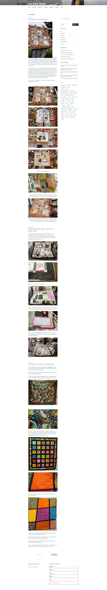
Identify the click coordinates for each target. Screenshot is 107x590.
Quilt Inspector (73, 113)
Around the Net (75, 85)
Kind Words (68, 105)
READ (62, 115)
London (72, 107)
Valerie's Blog (63, 39)
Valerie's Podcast (64, 41)
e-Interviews (68, 101)
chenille (69, 97)
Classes (67, 99)
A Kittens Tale (63, 85)
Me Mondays (70, 109)
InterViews (63, 105)
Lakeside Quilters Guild (65, 107)
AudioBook (63, 87)
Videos (62, 119)
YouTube (45, 7)
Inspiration (72, 103)
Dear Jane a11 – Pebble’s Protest (66, 52)
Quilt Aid (67, 113)
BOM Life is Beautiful (65, 93)
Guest (67, 103)
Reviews (70, 115)
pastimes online (64, 111)
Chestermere (74, 97)
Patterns (69, 111)
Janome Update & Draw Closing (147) (71, 78)
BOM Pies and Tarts (73, 93)
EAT (73, 101)
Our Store (75, 109)
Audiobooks (40, 7)
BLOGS (68, 87)
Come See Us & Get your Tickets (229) (41, 364)
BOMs (62, 95)
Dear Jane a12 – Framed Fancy (66, 50)
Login (62, 7)
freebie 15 (63, 103)
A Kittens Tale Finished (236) (37, 19)
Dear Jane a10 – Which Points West (67, 54)
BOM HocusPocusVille (65, 91)
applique (69, 85)
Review (66, 115)
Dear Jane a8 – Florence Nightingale (67, 58)
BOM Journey (73, 91)
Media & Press (63, 109)
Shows (74, 115)
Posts (29, 7)
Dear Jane (62, 35)
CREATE (72, 99)
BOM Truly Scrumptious (69, 95)
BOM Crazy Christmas (65, 89)
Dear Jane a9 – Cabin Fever (65, 56)
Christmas (63, 99)
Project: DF (63, 37)
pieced (74, 111)
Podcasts (34, 7)
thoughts (62, 117)
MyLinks (56, 7)
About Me (51, 7)
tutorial (67, 117)
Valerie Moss (37, 4)
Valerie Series (72, 117)
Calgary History (64, 97)
